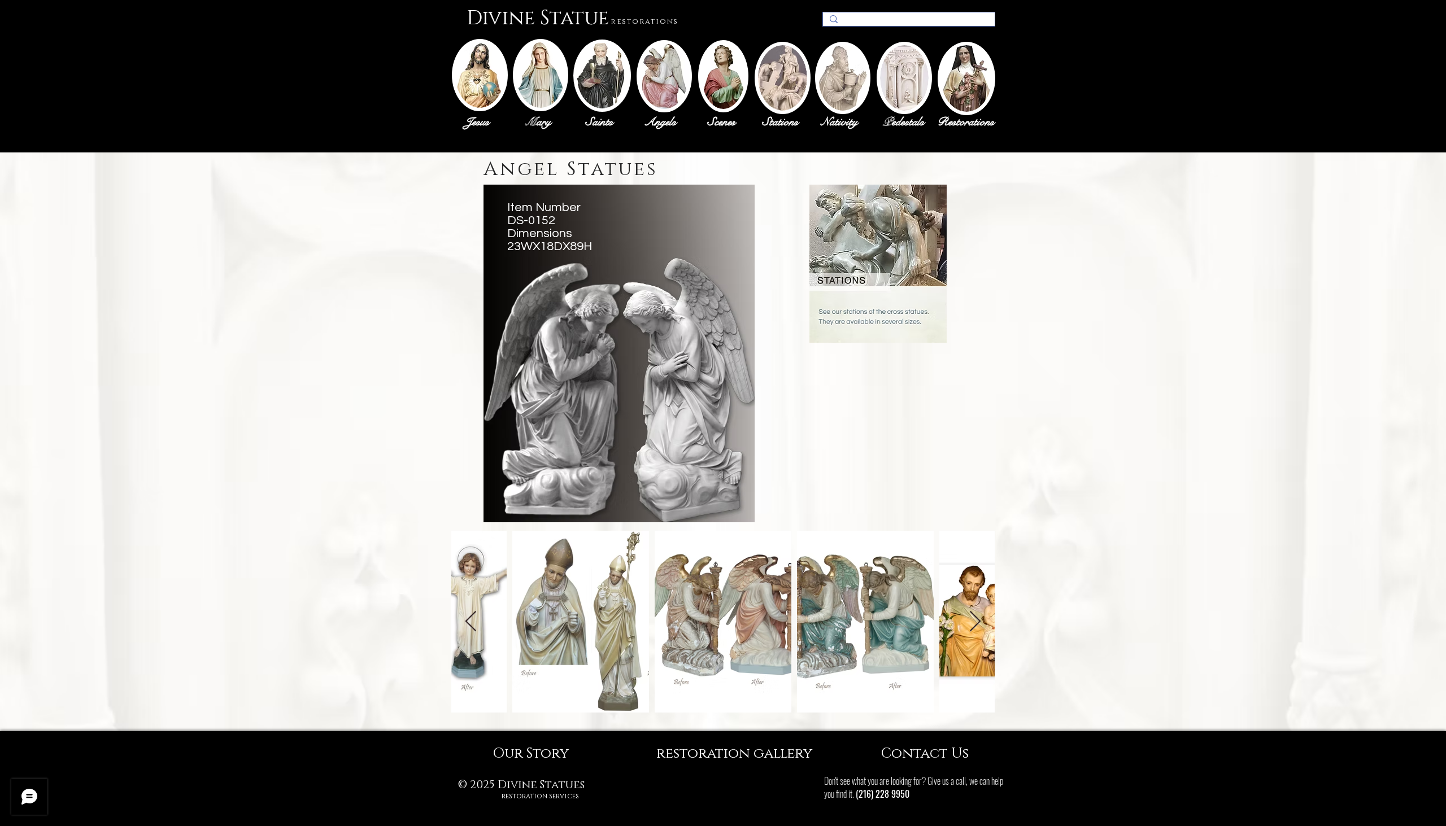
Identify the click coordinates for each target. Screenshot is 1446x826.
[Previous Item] (470, 622)
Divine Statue (538, 18)
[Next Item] (975, 622)
